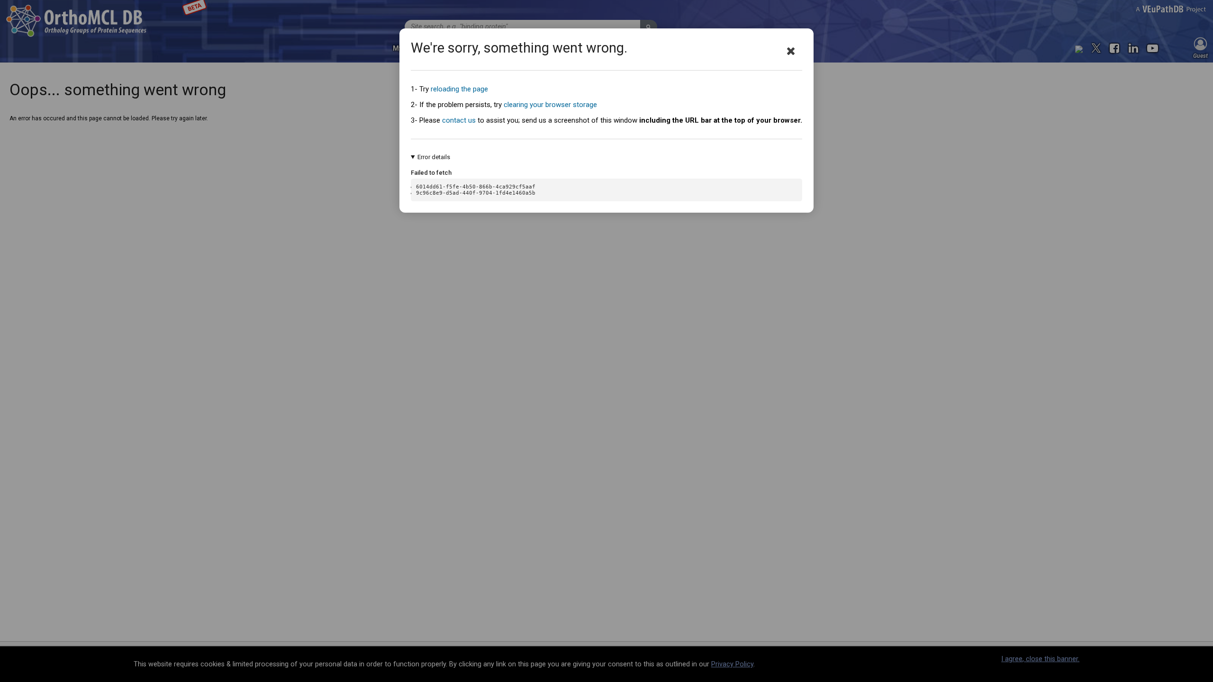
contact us (459, 120)
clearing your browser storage (550, 104)
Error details (433, 157)
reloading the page (459, 89)
